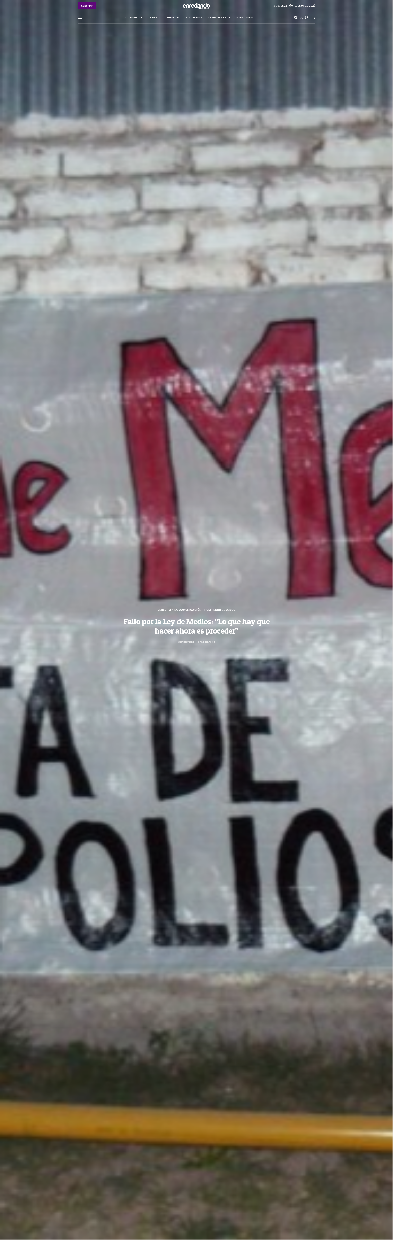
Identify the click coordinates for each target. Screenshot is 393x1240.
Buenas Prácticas (133, 17)
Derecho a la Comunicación (179, 609)
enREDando (206, 642)
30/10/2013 (186, 642)
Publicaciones (194, 17)
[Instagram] (306, 17)
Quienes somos (244, 17)
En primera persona (219, 17)
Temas (153, 17)
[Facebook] (295, 17)
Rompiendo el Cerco (219, 609)
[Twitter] (301, 17)
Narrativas (173, 17)
